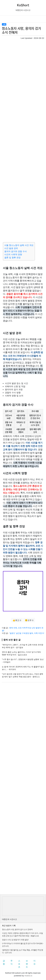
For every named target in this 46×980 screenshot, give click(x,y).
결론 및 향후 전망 (12, 257)
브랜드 (27, 963)
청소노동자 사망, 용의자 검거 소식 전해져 (17, 929)
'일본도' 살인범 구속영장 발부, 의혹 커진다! (26, 633)
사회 (4, 24)
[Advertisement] (23, 140)
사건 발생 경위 (11, 248)
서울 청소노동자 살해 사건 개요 (18, 245)
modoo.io (28, 975)
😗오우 (29, 620)
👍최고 (17, 620)
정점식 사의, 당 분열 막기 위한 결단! (15, 940)
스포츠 (19, 963)
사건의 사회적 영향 (13, 254)
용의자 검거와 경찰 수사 (15, 251)
